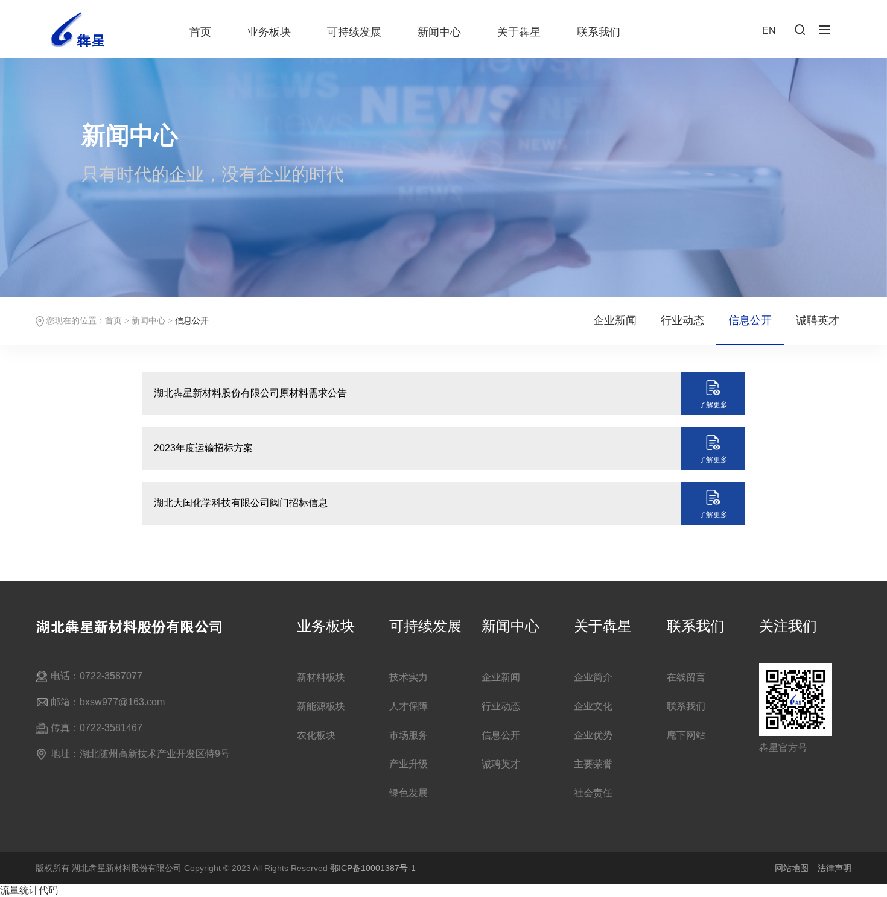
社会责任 (593, 793)
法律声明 (834, 868)
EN (769, 30)
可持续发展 (354, 32)
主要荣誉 (593, 764)
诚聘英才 (817, 320)
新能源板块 (321, 706)
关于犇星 (519, 32)
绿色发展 (408, 793)
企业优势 (593, 735)
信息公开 (750, 320)
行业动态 (682, 320)
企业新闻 (615, 320)
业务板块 (269, 32)
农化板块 (316, 735)
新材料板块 (321, 677)
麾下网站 (686, 735)
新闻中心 (439, 32)
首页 (200, 32)
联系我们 (598, 32)
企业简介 (593, 677)
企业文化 (593, 706)
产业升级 (408, 764)
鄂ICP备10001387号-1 (373, 868)
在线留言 (686, 677)
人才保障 (408, 706)
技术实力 (408, 677)
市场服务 (408, 735)
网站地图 (792, 868)
